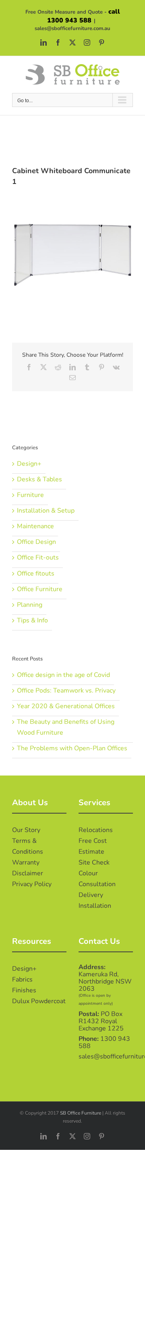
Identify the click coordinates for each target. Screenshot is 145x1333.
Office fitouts (35, 573)
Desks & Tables (39, 479)
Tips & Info (32, 620)
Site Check (94, 862)
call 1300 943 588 (83, 16)
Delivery (91, 895)
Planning (29, 604)
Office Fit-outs (38, 557)
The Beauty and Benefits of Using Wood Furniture (65, 727)
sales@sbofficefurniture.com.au (72, 28)
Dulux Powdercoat (39, 1001)
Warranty (25, 862)
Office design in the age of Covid (63, 675)
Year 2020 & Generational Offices (66, 706)
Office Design (36, 541)
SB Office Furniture (80, 1113)
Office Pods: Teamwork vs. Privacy (66, 690)
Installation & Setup (46, 510)
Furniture (30, 495)
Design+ (29, 463)
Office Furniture (39, 589)
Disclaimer (27, 873)
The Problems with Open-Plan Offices (72, 748)
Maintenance (35, 526)
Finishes (24, 990)
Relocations (96, 830)
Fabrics (22, 979)
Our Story (26, 830)
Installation (95, 905)
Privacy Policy (32, 884)
